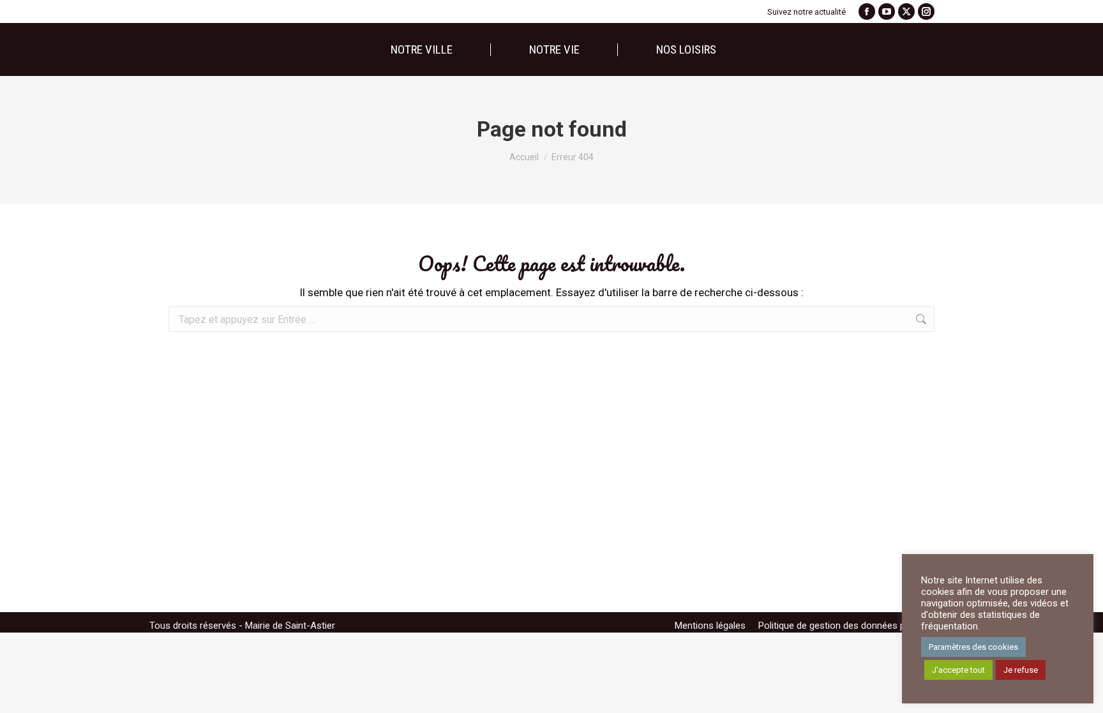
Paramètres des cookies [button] (973, 647)
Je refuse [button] (1020, 670)
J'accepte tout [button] (958, 670)
